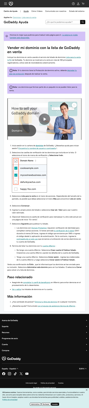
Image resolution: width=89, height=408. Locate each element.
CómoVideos (36, 11)
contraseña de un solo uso (27, 239)
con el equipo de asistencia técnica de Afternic (56, 306)
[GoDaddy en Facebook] (4, 375)
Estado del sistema (76, 11)
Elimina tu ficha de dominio (46, 302)
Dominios (17, 17)
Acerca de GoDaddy (10, 320)
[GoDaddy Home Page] (11, 359)
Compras (5, 350)
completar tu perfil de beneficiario (36, 282)
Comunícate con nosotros (55, 11)
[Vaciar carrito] (83, 3)
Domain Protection (39, 228)
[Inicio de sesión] (78, 4)
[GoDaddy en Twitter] (21, 375)
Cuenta (5, 344)
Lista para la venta (29, 17)
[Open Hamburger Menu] (5, 4)
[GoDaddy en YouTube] (27, 375)
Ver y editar (16, 289)
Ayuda (26, 11)
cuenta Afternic (49, 246)
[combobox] (62, 22)
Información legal (31, 383)
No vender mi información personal (44, 387)
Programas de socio (10, 338)
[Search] (82, 22)
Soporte (5, 326)
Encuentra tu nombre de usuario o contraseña (37, 148)
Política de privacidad (47, 383)
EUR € (81, 369)
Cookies (61, 383)
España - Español (9, 369)
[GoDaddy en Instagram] (9, 375)
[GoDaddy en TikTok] (15, 375)
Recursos (5, 332)
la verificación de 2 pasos (64, 231)
